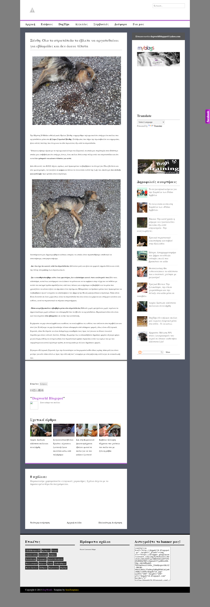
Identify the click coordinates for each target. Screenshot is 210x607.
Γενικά (54, 550)
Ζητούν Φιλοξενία (55, 559)
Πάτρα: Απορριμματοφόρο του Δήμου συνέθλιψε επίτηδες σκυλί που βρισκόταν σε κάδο (162, 257)
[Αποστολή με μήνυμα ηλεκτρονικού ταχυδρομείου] (31, 390)
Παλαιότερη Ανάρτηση (110, 522)
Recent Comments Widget (88, 549)
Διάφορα (120, 24)
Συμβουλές (101, 24)
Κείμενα (42, 563)
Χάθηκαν (43, 567)
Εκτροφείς (41, 559)
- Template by (65, 589)
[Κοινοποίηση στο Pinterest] (42, 390)
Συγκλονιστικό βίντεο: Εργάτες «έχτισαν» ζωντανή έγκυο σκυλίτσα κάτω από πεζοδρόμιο (63, 447)
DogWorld (47, 589)
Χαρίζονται (53, 567)
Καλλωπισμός (31, 563)
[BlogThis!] (34, 390)
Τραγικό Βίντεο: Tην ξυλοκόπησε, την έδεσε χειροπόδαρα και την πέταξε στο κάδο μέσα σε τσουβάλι (156, 290)
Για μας (138, 24)
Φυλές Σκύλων (32, 567)
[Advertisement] (76, 371)
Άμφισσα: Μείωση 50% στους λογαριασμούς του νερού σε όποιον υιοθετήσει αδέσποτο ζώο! (163, 337)
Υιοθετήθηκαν (60, 563)
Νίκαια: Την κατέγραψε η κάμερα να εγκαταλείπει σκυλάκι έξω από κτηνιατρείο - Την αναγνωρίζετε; (156, 224)
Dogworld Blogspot (47, 398)
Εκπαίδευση (31, 559)
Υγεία (50, 563)
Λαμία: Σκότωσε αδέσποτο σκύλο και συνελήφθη (39, 443)
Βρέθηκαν (46, 550)
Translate (158, 125)
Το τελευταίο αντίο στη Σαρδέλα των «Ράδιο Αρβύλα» (161, 206)
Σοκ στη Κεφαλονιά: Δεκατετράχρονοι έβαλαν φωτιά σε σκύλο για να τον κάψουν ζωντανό (85, 447)
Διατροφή (43, 555)
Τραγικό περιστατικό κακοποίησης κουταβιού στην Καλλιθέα (161, 240)
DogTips (64, 24)
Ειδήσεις (33, 550)
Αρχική (30, 24)
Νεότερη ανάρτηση (40, 522)
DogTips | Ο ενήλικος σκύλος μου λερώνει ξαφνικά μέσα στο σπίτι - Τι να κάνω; (163, 320)
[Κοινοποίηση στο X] (36, 390)
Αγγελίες (81, 24)
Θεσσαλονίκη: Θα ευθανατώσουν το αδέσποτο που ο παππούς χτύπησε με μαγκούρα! (163, 273)
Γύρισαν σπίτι (31, 555)
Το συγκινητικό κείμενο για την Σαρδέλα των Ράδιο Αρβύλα (163, 192)
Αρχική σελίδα (74, 522)
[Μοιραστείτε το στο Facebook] (39, 390)
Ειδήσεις (47, 24)
